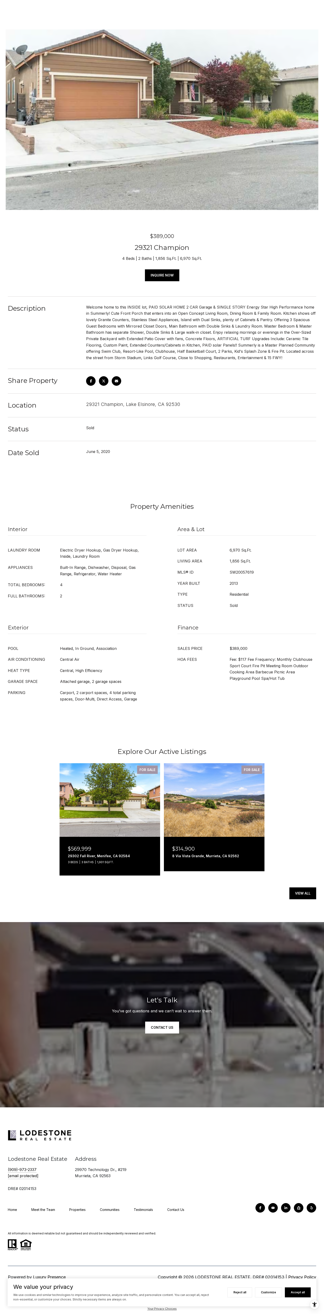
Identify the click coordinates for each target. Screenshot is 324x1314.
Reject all (239, 1292)
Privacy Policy (302, 1277)
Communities (110, 1210)
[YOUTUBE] (273, 1208)
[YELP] (311, 1208)
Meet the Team (43, 1210)
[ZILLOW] (298, 1208)
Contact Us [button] (162, 1027)
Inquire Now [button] (162, 275)
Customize (268, 1292)
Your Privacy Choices (162, 1308)
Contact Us (175, 1210)
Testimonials (143, 1210)
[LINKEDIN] (286, 1208)
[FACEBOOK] (260, 1208)
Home (12, 1210)
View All (302, 893)
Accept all (298, 1292)
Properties (77, 1210)
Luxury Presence (49, 1277)
